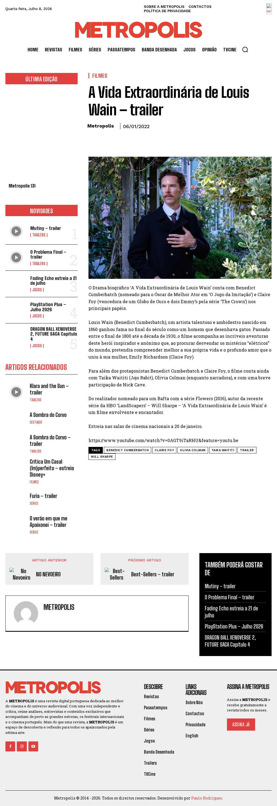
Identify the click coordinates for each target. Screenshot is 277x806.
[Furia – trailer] (16, 499)
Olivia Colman (193, 450)
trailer (247, 450)
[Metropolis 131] (41, 136)
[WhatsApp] (131, 141)
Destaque (36, 422)
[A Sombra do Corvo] (16, 418)
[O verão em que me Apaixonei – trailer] (16, 525)
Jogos (37, 290)
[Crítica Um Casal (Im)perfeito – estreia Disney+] (16, 469)
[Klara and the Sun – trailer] (16, 392)
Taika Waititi (223, 450)
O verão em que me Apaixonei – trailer (48, 521)
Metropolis (100, 126)
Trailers (38, 235)
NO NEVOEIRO (48, 574)
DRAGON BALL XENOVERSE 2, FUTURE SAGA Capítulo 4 (53, 334)
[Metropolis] (26, 613)
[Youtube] (33, 746)
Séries (34, 503)
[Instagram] (22, 746)
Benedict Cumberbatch (127, 450)
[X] (106, 141)
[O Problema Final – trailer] (16, 257)
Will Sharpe (102, 457)
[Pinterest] (118, 141)
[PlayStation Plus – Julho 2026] (16, 310)
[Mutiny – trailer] (16, 231)
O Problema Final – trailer (48, 254)
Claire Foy (164, 450)
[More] (144, 141)
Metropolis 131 (22, 186)
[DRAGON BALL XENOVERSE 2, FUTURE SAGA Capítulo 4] (16, 336)
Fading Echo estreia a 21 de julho (53, 280)
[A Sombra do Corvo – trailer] (16, 443)
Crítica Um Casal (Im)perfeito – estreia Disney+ (52, 468)
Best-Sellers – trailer (152, 574)
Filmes (34, 482)
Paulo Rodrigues (206, 798)
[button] (245, 49)
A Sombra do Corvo (48, 415)
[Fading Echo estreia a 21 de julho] (16, 283)
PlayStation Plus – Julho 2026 (48, 307)
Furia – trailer (43, 496)
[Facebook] (93, 141)
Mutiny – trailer (45, 228)
